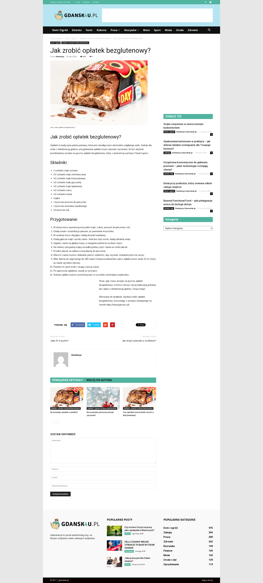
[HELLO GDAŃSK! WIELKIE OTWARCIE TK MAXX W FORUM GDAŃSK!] (114, 545)
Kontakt (96, 2)
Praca (114, 30)
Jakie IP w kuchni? (59, 340)
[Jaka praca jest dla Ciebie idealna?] (114, 562)
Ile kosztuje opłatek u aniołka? (64, 412)
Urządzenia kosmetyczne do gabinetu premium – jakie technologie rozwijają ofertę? (185, 166)
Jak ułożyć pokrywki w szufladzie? (139, 340)
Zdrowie (193, 30)
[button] (209, 30)
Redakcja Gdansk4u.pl (186, 132)
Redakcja (60, 56)
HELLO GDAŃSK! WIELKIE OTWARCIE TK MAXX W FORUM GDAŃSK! (139, 545)
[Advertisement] (157, 15)
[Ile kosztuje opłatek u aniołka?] (66, 398)
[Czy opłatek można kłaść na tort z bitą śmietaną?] (139, 398)
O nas (77, 2)
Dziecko (77, 30)
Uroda (180, 30)
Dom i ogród (60, 30)
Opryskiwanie (171, 564)
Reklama (86, 2)
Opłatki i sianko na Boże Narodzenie (75, 43)
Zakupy (167, 153)
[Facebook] (205, 2)
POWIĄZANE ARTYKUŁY (67, 380)
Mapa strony (207, 580)
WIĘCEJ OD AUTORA (99, 380)
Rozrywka (130, 30)
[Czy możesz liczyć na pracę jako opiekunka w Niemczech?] (114, 531)
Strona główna (56, 38)
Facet (89, 30)
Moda (168, 30)
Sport (157, 30)
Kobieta (101, 30)
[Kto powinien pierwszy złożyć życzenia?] (103, 398)
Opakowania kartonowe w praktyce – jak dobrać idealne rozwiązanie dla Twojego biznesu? (187, 145)
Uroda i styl (168, 174)
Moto (146, 30)
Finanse (167, 550)
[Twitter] (210, 2)
